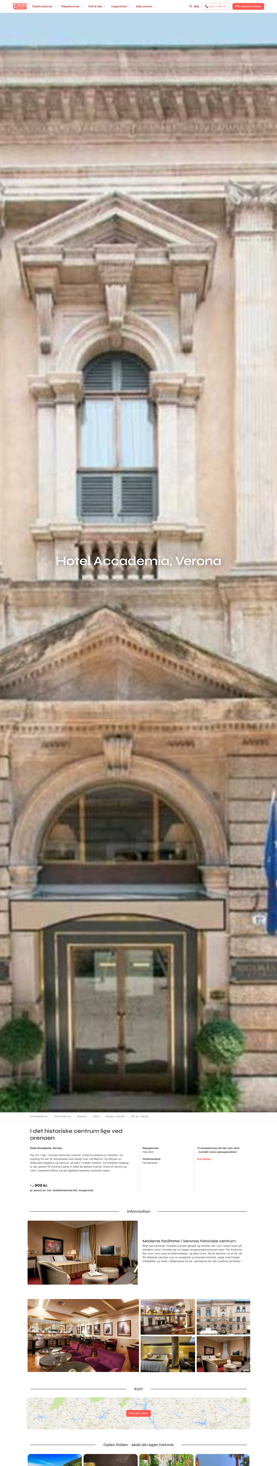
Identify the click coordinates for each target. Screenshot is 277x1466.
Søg (196, 6)
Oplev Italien (115, 1116)
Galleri (82, 1116)
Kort (97, 1116)
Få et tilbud (140, 1116)
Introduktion (39, 1116)
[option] (83, 1335)
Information (63, 1116)
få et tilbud (203, 1159)
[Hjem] (20, 6)
